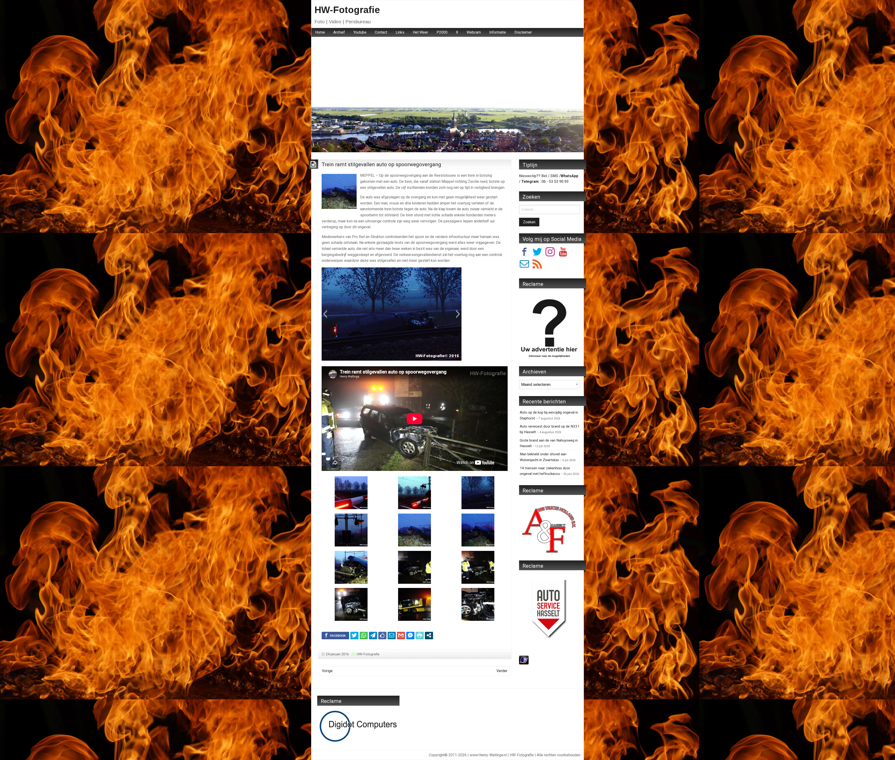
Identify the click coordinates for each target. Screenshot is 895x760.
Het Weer (420, 32)
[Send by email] (392, 635)
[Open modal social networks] (429, 635)
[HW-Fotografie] (447, 129)
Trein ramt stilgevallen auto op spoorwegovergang (381, 164)
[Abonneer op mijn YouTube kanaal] (563, 252)
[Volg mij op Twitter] (537, 252)
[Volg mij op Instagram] (550, 252)
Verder (501, 671)
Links (400, 32)
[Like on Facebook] (382, 635)
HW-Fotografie (347, 10)
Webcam (474, 32)
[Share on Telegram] (373, 635)
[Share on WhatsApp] (364, 635)
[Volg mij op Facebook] (524, 252)
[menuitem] (320, 32)
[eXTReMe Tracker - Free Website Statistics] (524, 659)
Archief (339, 32)
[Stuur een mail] (524, 264)
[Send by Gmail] (401, 635)
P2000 (442, 32)
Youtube (359, 32)
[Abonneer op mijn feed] (537, 264)
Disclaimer (523, 32)
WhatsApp (569, 176)
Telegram (530, 181)
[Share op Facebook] (335, 635)
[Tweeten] (354, 635)
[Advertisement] (447, 71)
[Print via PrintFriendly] (420, 635)
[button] (325, 314)
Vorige (327, 671)
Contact (381, 32)
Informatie (497, 32)
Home (320, 32)
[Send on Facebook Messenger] (410, 635)
